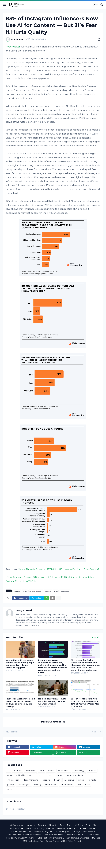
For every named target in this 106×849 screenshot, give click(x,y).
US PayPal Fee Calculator (84, 831)
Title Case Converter (87, 828)
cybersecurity (13, 780)
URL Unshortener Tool (33, 841)
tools (79, 784)
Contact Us (91, 825)
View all (95, 637)
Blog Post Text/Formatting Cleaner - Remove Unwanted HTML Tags (69, 838)
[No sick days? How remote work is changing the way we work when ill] (53, 688)
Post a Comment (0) (53, 721)
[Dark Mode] (95, 4)
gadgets (46, 780)
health (57, 780)
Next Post (96, 732)
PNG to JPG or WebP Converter (20, 838)
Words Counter (17, 828)
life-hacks (92, 780)
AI (8, 770)
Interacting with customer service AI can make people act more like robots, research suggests (20, 664)
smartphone (50, 784)
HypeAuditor (13, 46)
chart (25, 591)
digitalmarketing (31, 780)
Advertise (42, 825)
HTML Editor (32, 828)
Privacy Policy (66, 825)
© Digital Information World (22, 825)
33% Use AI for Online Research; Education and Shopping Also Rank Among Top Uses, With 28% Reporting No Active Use (85, 665)
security (37, 784)
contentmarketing (75, 775)
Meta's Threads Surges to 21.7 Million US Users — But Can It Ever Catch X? (58, 569)
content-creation (35, 591)
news (56, 591)
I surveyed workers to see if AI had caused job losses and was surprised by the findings (20, 703)
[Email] (52, 598)
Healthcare (31, 770)
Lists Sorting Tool (62, 831)
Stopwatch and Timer (53, 835)
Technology (64, 591)
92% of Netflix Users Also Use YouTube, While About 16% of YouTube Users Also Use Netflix (85, 703)
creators (48, 591)
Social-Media (64, 770)
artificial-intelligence (25, 775)
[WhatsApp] (46, 598)
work (87, 784)
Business (16, 591)
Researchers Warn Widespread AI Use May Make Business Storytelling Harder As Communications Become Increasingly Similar (52, 666)
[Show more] (58, 598)
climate (59, 775)
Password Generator (66, 828)
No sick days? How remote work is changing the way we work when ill (52, 701)
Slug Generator (47, 828)
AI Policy (79, 825)
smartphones (67, 784)
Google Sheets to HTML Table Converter (64, 841)
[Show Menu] (5, 4)
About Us (53, 825)
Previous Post (11, 732)
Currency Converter (32, 835)
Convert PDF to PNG (75, 835)
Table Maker (93, 835)
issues (81, 780)
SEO (42, 770)
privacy (10, 784)
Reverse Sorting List (43, 831)
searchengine (24, 784)
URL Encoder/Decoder (20, 831)
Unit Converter (14, 835)
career (41, 775)
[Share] (98, 39)
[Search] (101, 4)
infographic (69, 780)
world (9, 789)
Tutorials (92, 770)
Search (51, 770)
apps (9, 775)
